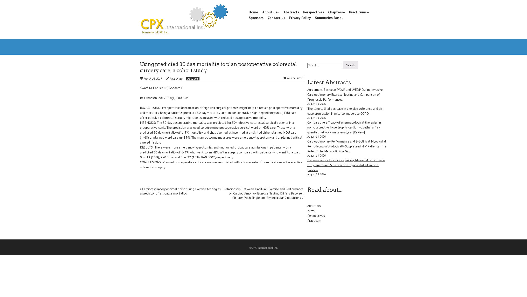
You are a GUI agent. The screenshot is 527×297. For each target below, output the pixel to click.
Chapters (335, 12)
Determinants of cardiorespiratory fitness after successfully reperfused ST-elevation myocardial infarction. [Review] (346, 165)
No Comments (295, 78)
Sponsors (256, 17)
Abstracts (291, 12)
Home (253, 12)
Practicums (358, 12)
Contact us (276, 17)
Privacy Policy (300, 17)
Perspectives (313, 12)
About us (269, 12)
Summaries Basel (329, 17)
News (311, 211)
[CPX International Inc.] (184, 27)
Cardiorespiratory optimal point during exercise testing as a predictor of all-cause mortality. (180, 191)
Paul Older (176, 78)
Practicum (314, 220)
